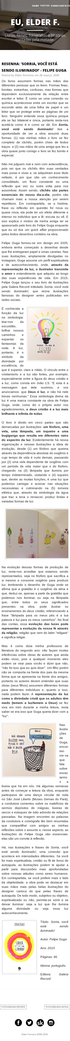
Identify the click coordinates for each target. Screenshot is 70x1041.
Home (35, 5)
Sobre (54, 5)
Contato (64, 5)
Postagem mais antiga (57, 1006)
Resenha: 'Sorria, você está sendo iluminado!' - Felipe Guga (34, 67)
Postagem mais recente (13, 1006)
